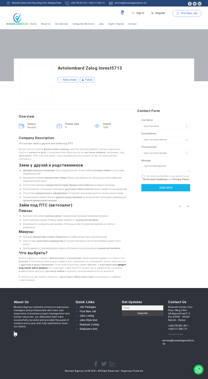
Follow (88, 79)
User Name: (147, 120)
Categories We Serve (83, 24)
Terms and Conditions (155, 179)
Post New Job (188, 13)
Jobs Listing (87, 315)
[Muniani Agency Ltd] (17, 18)
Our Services (61, 24)
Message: (146, 160)
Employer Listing (89, 324)
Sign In (140, 13)
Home (33, 24)
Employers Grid (88, 328)
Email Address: (149, 133)
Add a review (69, 79)
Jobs (101, 24)
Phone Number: (149, 147)
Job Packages (88, 306)
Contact (132, 24)
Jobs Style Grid (88, 320)
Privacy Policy (181, 179)
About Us (46, 24)
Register (160, 13)
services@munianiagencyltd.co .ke (178, 342)
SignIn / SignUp (116, 24)
